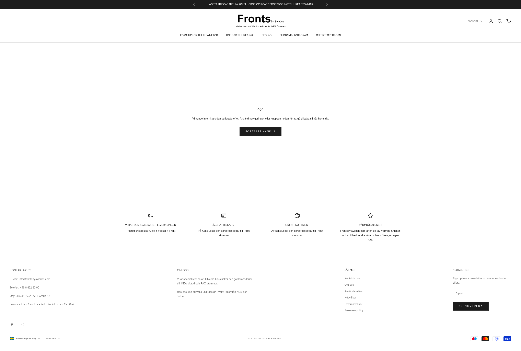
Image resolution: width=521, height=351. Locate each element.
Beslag (266, 35)
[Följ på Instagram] (22, 324)
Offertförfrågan (328, 35)
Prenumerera (471, 306)
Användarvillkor (354, 291)
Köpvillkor (350, 297)
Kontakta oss (352, 278)
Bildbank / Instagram (294, 35)
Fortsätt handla (260, 131)
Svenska (473, 21)
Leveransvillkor (353, 304)
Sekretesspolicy (354, 310)
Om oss (349, 284)
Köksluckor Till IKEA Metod (199, 35)
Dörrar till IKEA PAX (240, 35)
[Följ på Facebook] (12, 324)
